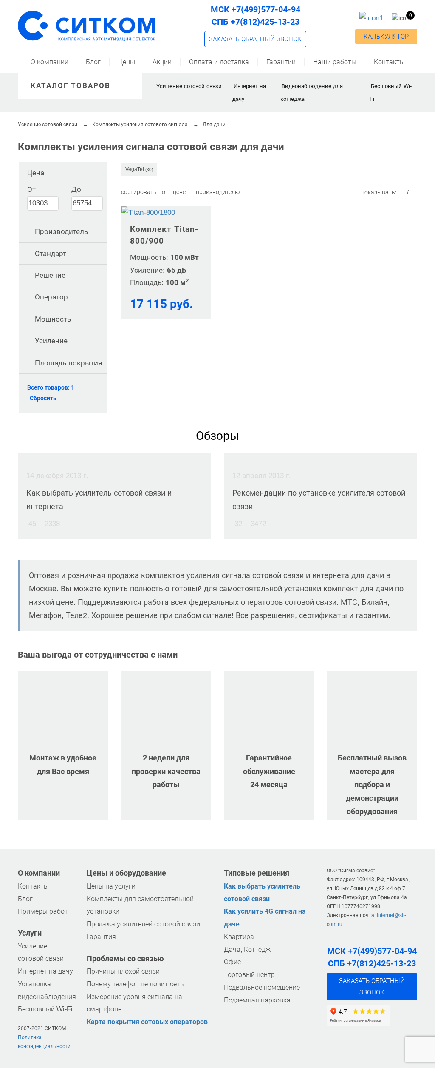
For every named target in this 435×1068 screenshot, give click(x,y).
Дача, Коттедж (247, 950)
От (31, 189)
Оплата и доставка (219, 62)
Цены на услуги (111, 886)
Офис (232, 962)
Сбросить (43, 398)
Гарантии (281, 62)
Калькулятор (386, 36)
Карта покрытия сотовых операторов (147, 1022)
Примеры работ (43, 911)
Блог (93, 62)
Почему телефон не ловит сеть (135, 984)
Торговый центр (249, 975)
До (76, 189)
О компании (49, 62)
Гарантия (101, 937)
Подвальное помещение (262, 987)
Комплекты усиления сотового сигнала (140, 125)
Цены (126, 62)
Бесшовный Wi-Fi (45, 1009)
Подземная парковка (257, 1000)
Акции (162, 62)
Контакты (389, 62)
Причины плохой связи (123, 971)
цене (180, 191)
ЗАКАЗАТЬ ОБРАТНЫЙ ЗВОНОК (372, 986)
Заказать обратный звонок (255, 39)
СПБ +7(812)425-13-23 (255, 22)
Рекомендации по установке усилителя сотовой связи (318, 499)
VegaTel (139, 169)
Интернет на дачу (45, 971)
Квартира (239, 937)
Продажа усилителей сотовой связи (143, 924)
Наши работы (334, 62)
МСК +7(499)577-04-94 (255, 9)
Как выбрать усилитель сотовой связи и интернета (99, 499)
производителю (218, 191)
